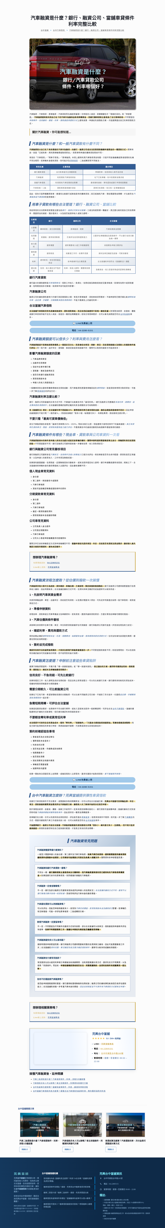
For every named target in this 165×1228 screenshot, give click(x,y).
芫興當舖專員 (53, 567)
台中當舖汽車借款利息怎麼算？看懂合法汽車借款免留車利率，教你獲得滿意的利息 (69, 1091)
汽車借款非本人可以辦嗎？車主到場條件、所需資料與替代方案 (60, 1083)
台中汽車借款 (118, 709)
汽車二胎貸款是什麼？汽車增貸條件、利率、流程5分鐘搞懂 (59, 1079)
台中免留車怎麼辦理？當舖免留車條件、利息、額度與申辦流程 (60, 1087)
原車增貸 (74, 161)
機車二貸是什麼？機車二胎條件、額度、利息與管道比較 (66, 1193)
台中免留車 (125, 314)
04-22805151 (53, 563)
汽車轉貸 (128, 817)
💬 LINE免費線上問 (82, 323)
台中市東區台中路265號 (112, 1053)
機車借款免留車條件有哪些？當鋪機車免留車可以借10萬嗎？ (68, 1198)
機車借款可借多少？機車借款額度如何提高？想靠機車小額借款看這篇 (68, 1205)
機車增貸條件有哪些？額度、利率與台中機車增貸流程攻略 (67, 1187)
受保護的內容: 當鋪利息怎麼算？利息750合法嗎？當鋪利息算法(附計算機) (68, 1179)
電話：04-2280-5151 (82, 330)
